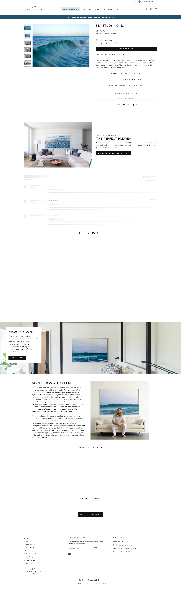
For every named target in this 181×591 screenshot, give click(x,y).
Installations (111, 9)
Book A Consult (29, 547)
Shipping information (126, 93)
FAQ (25, 551)
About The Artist (29, 544)
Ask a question (126, 98)
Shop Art (86, 9)
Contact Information (30, 554)
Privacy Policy (28, 557)
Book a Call (17, 358)
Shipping (99, 33)
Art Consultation (71, 9)
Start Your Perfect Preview (113, 153)
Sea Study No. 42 (39, 479)
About (97, 9)
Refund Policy (28, 563)
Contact (26, 541)
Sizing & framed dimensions (127, 80)
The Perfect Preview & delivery (126, 86)
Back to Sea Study (92, 514)
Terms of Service (29, 560)
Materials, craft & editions (126, 73)
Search (26, 538)
